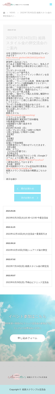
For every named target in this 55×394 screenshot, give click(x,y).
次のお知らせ (27, 197)
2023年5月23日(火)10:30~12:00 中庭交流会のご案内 (27, 219)
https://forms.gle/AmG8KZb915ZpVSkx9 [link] (25, 57)
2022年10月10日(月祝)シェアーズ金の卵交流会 (26, 251)
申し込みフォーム (27, 338)
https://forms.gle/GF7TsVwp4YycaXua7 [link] (25, 160)
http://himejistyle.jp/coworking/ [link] (20, 115)
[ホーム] (4, 12)
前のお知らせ (27, 188)
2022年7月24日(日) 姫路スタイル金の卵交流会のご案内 (27, 268)
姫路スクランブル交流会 (34, 389)
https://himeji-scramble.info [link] (19, 168)
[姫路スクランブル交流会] (29, 4)
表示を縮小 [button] (11, 179)
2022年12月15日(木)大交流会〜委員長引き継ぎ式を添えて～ (26, 235)
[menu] (50, 4)
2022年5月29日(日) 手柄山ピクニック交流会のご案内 (27, 284)
